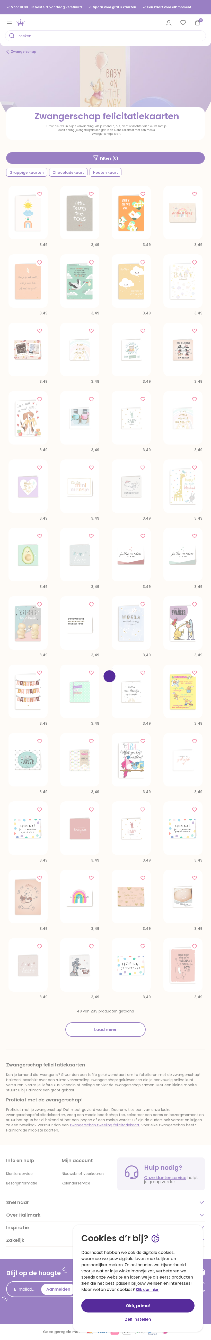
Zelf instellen (138, 1319)
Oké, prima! (138, 1306)
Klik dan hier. (147, 1289)
